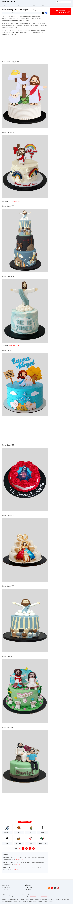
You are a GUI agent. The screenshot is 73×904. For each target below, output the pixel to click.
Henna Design (5, 885)
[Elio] (30, 830)
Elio (31, 832)
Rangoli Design (6, 887)
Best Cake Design (8, 1)
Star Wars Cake (28, 889)
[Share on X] (43, 13)
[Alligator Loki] (42, 841)
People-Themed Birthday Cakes (11, 12)
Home (3, 12)
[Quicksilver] (7, 830)
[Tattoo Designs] (60, 13)
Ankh (7, 843)
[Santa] (30, 841)
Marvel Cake (28, 885)
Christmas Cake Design (15, 201)
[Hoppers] (19, 830)
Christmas (18, 843)
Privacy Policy (5, 889)
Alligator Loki (42, 843)
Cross (42, 832)
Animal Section (19, 869)
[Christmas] (19, 841)
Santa (30, 843)
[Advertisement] (25, 48)
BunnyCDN (44, 896)
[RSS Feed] (49, 888)
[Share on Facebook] (46, 13)
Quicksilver (7, 832)
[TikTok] (55, 888)
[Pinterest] (58, 888)
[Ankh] (7, 841)
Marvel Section (19, 864)
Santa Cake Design (14, 345)
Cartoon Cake (28, 887)
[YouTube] (52, 888)
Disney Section (19, 859)
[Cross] (42, 830)
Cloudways (33, 896)
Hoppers (19, 832)
